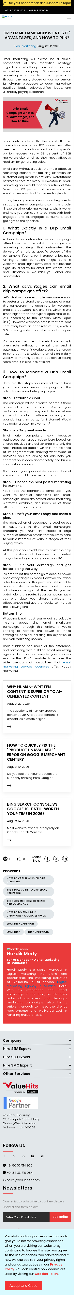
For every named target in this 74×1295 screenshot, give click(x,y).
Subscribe (60, 1217)
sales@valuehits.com (23, 1180)
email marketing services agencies (37, 664)
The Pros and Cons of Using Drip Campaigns (26, 902)
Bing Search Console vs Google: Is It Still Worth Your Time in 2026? (33, 808)
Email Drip (13, 932)
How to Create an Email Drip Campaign (26, 880)
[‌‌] (9, 727)
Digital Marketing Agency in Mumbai (37, 984)
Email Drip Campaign (20, 923)
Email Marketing (25, 46)
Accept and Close (23, 1286)
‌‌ (15, 10)
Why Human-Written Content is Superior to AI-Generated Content (34, 691)
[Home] (17, 19)
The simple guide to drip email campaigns (27, 891)
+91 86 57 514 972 (19, 1165)
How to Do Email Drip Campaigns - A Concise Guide (26, 914)
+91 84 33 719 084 (20, 1172)
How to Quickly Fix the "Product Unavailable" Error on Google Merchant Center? (36, 752)
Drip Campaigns (38, 932)
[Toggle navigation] (68, 19)
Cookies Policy (46, 1274)
